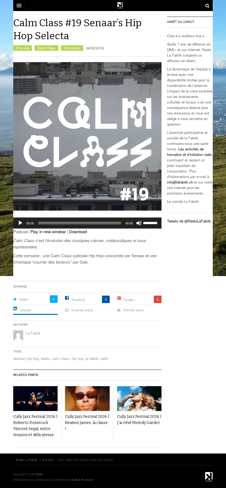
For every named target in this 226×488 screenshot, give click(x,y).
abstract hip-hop (26, 358)
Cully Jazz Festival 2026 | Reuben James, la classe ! (87, 422)
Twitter (23, 299)
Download (78, 231)
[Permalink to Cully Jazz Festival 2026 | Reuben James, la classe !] (87, 398)
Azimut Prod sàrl (82, 479)
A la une (22, 48)
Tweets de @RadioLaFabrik (189, 221)
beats (45, 358)
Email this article (82, 310)
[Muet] (139, 223)
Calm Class (46, 48)
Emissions (72, 48)
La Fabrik (33, 333)
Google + (130, 299)
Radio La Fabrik (199, 476)
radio (104, 358)
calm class (60, 358)
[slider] (151, 222)
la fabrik (91, 358)
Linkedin (25, 310)
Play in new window (48, 231)
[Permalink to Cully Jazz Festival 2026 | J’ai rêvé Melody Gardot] (139, 398)
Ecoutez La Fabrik (113, 5)
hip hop (77, 358)
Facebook (78, 299)
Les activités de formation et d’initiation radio (189, 151)
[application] (87, 223)
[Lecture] (20, 223)
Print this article (133, 310)
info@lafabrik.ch (180, 182)
